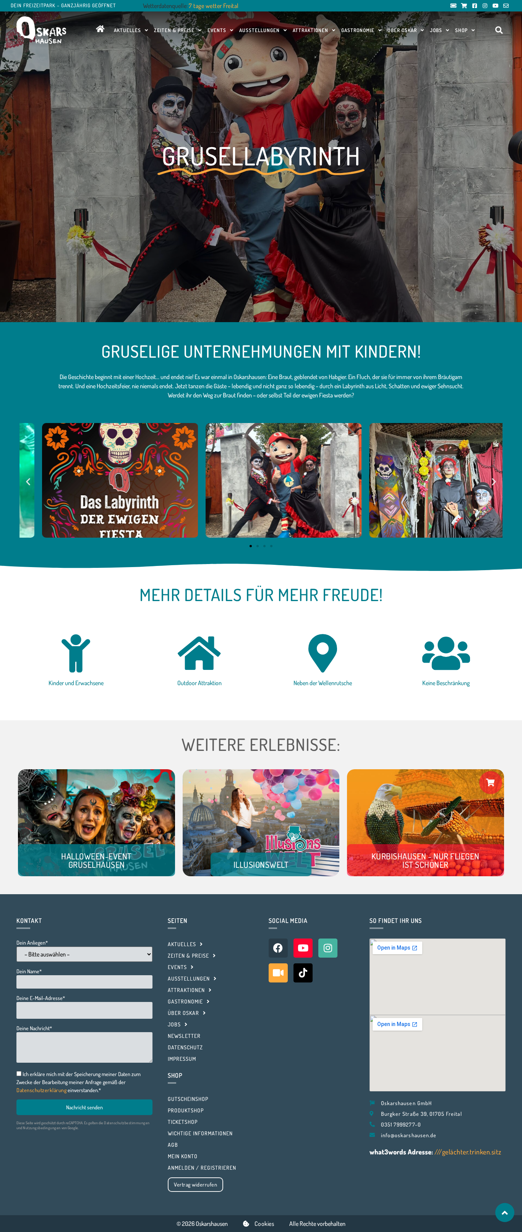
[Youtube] (303, 948)
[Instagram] (327, 948)
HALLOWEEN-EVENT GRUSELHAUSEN (96, 860)
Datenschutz (185, 1047)
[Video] (278, 972)
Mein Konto (183, 1156)
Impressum (182, 1058)
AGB (173, 1144)
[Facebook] (278, 948)
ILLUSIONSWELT (261, 864)
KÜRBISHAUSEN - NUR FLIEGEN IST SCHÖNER (425, 860)
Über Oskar (402, 30)
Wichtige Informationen (200, 1133)
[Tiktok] (303, 972)
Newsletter (184, 1036)
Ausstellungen (259, 30)
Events (217, 30)
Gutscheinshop (188, 1099)
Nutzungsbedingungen (42, 1127)
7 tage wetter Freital (214, 6)
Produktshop (186, 1110)
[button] (499, 30)
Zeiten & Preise (174, 30)
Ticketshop (183, 1122)
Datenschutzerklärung (41, 1090)
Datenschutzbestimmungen (127, 1122)
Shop (461, 30)
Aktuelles (127, 30)
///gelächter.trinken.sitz (467, 1152)
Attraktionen (310, 30)
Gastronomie (357, 30)
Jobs (436, 30)
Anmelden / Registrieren (202, 1167)
